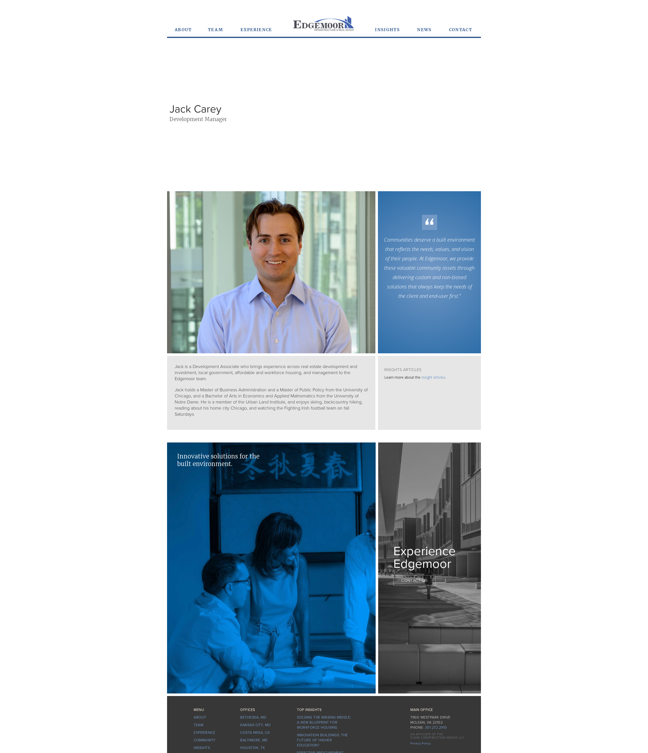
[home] (323, 26)
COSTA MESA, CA (255, 732)
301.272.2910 (436, 727)
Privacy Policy (420, 743)
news (424, 29)
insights (202, 748)
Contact (460, 29)
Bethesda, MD (253, 717)
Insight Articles (433, 377)
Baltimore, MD (254, 740)
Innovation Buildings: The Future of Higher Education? (322, 740)
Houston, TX (252, 748)
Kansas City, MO (255, 725)
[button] (183, 30)
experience (256, 29)
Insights (387, 29)
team (215, 29)
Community (205, 740)
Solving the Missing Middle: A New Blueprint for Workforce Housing (324, 722)
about (200, 717)
